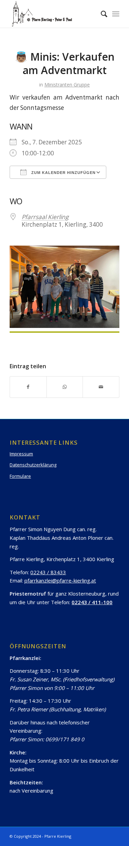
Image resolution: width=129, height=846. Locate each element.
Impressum (21, 454)
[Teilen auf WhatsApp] (65, 386)
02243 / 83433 (48, 572)
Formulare (20, 476)
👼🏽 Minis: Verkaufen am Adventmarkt (65, 63)
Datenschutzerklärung (33, 465)
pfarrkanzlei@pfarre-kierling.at (60, 580)
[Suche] (100, 14)
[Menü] (115, 14)
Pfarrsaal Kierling (45, 217)
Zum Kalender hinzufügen (63, 173)
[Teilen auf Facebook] (28, 386)
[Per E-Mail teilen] (101, 386)
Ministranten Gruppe (67, 84)
